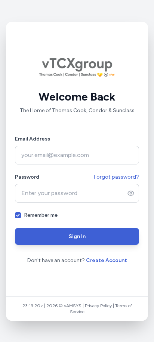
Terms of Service (123, 311)
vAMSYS (64, 311)
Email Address (32, 142)
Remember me (41, 218)
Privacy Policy (89, 311)
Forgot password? (116, 180)
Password (27, 180)
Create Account (106, 263)
